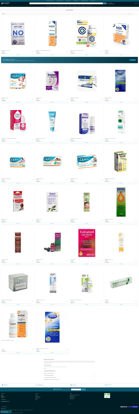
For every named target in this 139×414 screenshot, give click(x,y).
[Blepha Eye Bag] (121, 33)
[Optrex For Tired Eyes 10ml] (121, 80)
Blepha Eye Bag (107, 50)
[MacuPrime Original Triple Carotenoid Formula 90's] (86, 33)
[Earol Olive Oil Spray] (52, 202)
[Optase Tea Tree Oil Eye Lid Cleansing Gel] (121, 121)
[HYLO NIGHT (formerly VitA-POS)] (86, 80)
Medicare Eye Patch (4, 219)
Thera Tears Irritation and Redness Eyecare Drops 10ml (9, 138)
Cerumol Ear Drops (72, 259)
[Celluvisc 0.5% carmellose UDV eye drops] (18, 282)
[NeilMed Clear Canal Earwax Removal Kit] (121, 161)
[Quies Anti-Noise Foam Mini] (52, 161)
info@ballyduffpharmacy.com (111, 3)
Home (44, 7)
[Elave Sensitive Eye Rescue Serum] (52, 121)
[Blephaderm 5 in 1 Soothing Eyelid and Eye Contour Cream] (52, 33)
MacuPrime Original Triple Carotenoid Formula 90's (76, 50)
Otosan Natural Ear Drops (73, 219)
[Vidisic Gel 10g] (121, 282)
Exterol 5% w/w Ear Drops (5, 259)
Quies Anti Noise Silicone (73, 178)
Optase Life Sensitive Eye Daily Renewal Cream (76, 138)
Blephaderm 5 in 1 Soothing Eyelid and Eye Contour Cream (43, 50)
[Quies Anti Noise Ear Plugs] (18, 80)
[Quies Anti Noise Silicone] (86, 161)
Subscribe (83, 389)
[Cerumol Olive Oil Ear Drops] (52, 242)
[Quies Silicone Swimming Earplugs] (18, 161)
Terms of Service (72, 398)
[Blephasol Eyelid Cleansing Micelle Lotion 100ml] (18, 323)
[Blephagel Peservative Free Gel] (121, 242)
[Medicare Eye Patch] (18, 202)
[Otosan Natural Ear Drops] (86, 202)
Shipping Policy (72, 397)
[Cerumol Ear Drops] (86, 242)
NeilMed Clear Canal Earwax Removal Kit (110, 178)
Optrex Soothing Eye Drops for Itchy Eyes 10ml (42, 348)
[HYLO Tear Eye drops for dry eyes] (52, 282)
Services (36, 398)
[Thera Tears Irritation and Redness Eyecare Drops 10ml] (18, 121)
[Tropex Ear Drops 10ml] (52, 80)
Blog (36, 399)
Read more (45, 368)
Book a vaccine (37, 397)
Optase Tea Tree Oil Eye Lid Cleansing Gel (110, 138)
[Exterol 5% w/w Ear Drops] (18, 242)
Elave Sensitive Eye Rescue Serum (40, 138)
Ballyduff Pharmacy (5, 406)
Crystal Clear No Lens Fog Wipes (6, 50)
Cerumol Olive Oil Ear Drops (39, 259)
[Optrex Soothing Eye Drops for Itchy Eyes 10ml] (52, 327)
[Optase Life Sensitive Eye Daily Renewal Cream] (86, 121)
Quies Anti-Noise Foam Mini (39, 178)
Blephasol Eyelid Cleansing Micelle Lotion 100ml (8, 340)
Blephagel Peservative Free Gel (109, 259)
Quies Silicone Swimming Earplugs (6, 178)
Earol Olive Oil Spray (38, 219)
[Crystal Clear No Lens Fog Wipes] (18, 33)
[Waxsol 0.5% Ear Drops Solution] (121, 202)
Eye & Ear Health (47, 7)
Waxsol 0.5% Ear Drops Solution (109, 219)
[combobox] (68, 3)
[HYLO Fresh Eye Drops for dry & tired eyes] (86, 282)
